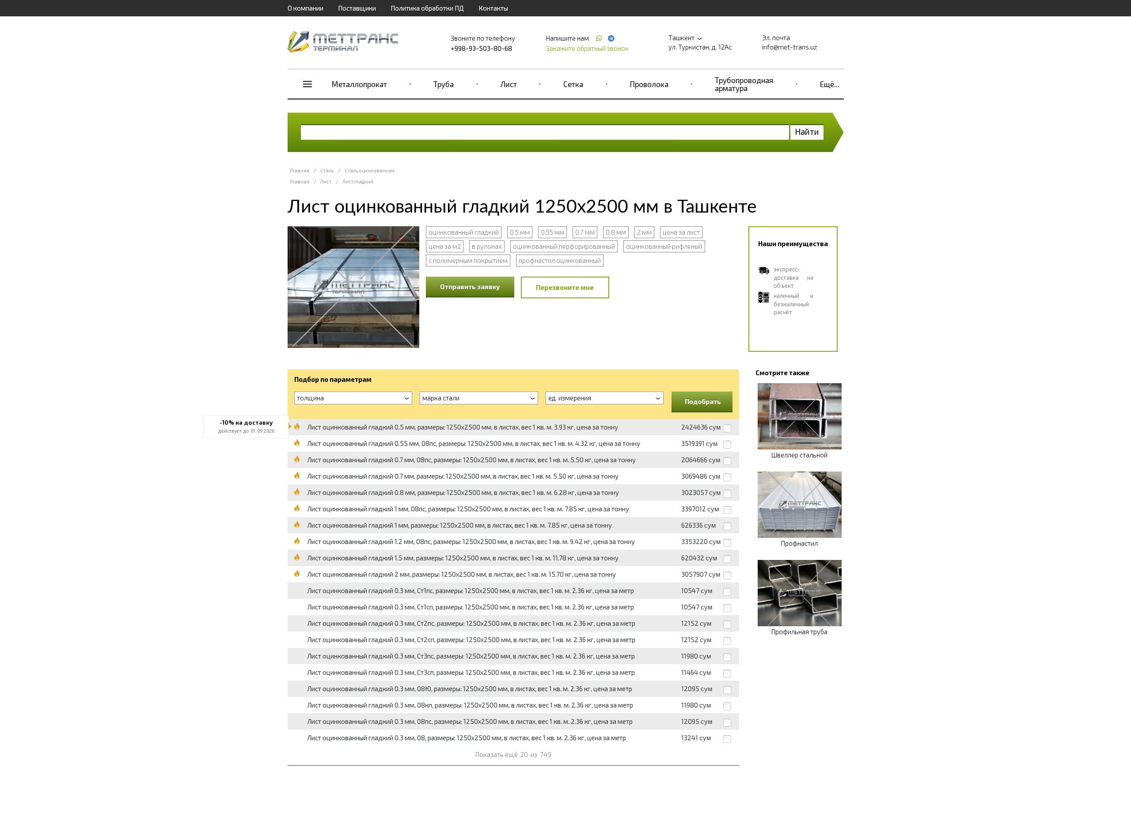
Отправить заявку (470, 286)
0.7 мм (585, 232)
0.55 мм (552, 232)
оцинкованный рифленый (664, 246)
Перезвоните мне (565, 287)
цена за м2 (445, 246)
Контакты (493, 8)
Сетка (573, 84)
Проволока (649, 84)
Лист (509, 84)
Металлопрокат (359, 84)
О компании (305, 8)
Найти (807, 131)
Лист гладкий (357, 181)
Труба (443, 84)
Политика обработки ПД (427, 8)
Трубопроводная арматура (744, 84)
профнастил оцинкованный (560, 260)
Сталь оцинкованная (370, 170)
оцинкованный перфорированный (564, 246)
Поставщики (357, 8)
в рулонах (487, 246)
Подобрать (703, 401)
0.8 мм (616, 232)
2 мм (644, 232)
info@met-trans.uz (789, 47)
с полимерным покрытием (468, 260)
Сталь (327, 170)
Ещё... (829, 84)
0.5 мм (520, 232)
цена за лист (681, 232)
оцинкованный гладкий (464, 232)
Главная (299, 170)
